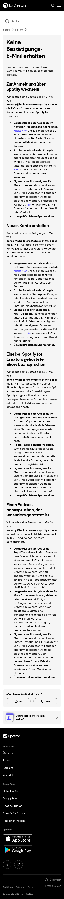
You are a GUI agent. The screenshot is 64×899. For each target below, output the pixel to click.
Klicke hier (20, 130)
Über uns (8, 753)
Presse (7, 760)
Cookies (29, 894)
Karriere (8, 768)
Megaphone (10, 798)
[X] (7, 864)
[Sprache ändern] (52, 5)
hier (29, 204)
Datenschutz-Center (24, 887)
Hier (16, 169)
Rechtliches (8, 887)
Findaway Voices (14, 821)
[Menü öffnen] (59, 5)
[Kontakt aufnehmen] (55, 717)
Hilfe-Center (11, 791)
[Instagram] (18, 864)
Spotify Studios (12, 806)
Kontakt (8, 775)
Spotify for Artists (14, 813)
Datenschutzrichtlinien (13, 894)
